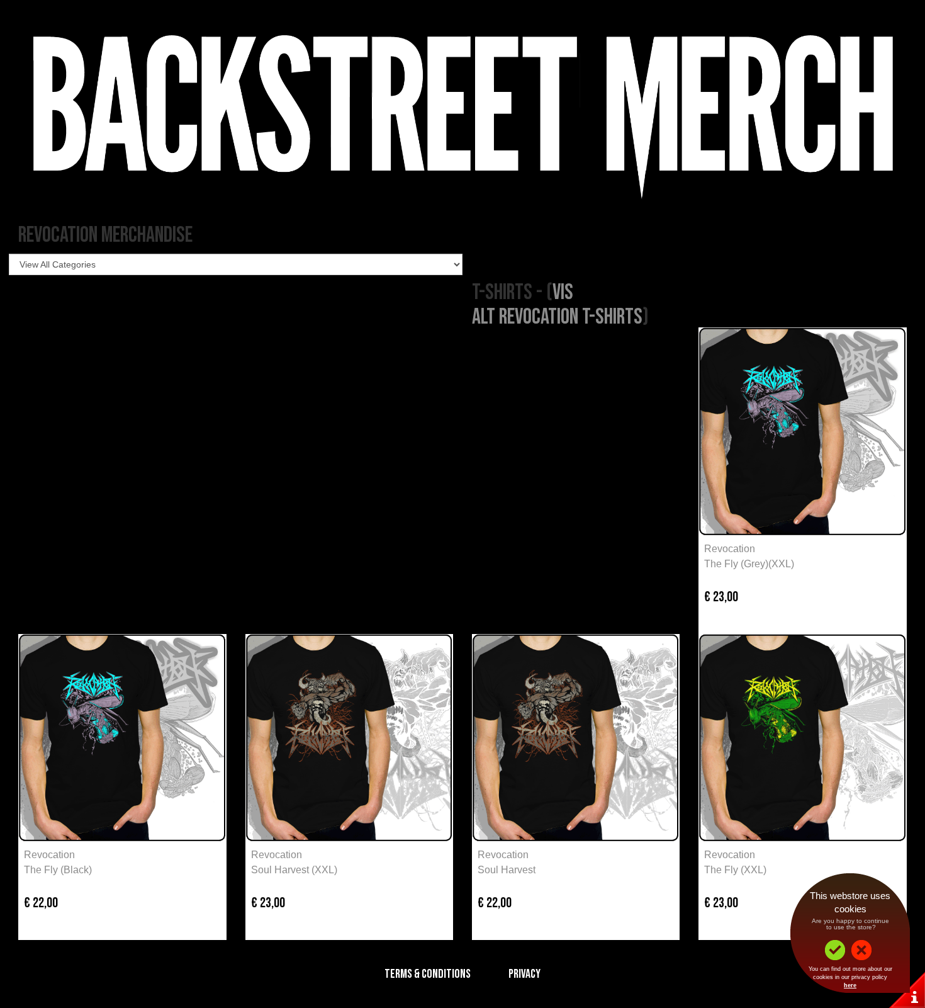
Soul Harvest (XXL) (294, 869)
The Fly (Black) (58, 869)
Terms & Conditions (427, 974)
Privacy (524, 974)
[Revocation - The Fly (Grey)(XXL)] (802, 431)
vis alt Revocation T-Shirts (557, 305)
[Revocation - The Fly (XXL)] (802, 738)
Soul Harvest (506, 869)
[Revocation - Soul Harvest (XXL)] (349, 738)
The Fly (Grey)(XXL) (749, 563)
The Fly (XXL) (735, 869)
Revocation (729, 548)
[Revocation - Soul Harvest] (576, 738)
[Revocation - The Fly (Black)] (122, 738)
